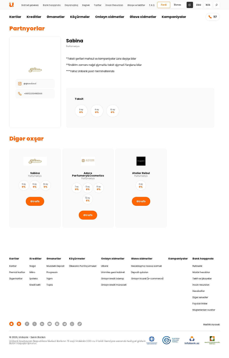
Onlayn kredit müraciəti (113, 284)
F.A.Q (151, 5)
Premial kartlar (17, 272)
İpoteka (34, 278)
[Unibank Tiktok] (79, 324)
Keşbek (86, 5)
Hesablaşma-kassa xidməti (146, 266)
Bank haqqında (51, 5)
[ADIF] (151, 340)
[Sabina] (35, 188)
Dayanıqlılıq (71, 5)
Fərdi (164, 4)
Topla (50, 284)
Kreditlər (34, 16)
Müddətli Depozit (55, 266)
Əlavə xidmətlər (143, 16)
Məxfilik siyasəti (211, 324)
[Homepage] (11, 6)
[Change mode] (189, 5)
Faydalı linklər (200, 303)
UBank (104, 266)
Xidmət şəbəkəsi (30, 5)
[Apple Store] (12, 324)
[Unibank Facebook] (27, 324)
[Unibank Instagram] (57, 324)
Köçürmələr (80, 16)
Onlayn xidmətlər (109, 16)
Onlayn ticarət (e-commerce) (147, 278)
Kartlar (15, 16)
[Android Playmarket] (19, 324)
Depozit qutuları (139, 272)
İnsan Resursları (114, 5)
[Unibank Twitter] (35, 324)
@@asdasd (30, 83)
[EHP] (170, 340)
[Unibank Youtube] (50, 324)
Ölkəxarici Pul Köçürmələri (82, 266)
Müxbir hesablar (201, 272)
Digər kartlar (15, 278)
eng (198, 4)
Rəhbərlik (197, 266)
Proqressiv (52, 272)
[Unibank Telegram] (65, 324)
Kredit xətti (35, 284)
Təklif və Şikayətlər (202, 278)
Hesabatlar (199, 291)
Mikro (32, 272)
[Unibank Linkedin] (42, 324)
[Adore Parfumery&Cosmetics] (88, 188)
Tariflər (97, 5)
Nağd (33, 266)
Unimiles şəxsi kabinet (113, 272)
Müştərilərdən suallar (204, 309)
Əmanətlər (56, 16)
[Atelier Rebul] (141, 188)
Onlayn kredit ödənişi (112, 278)
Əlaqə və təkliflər (136, 5)
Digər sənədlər (200, 297)
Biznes (177, 4)
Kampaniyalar (174, 16)
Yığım (50, 278)
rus (208, 4)
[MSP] (212, 340)
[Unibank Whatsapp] (72, 324)
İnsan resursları (201, 284)
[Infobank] (192, 340)
